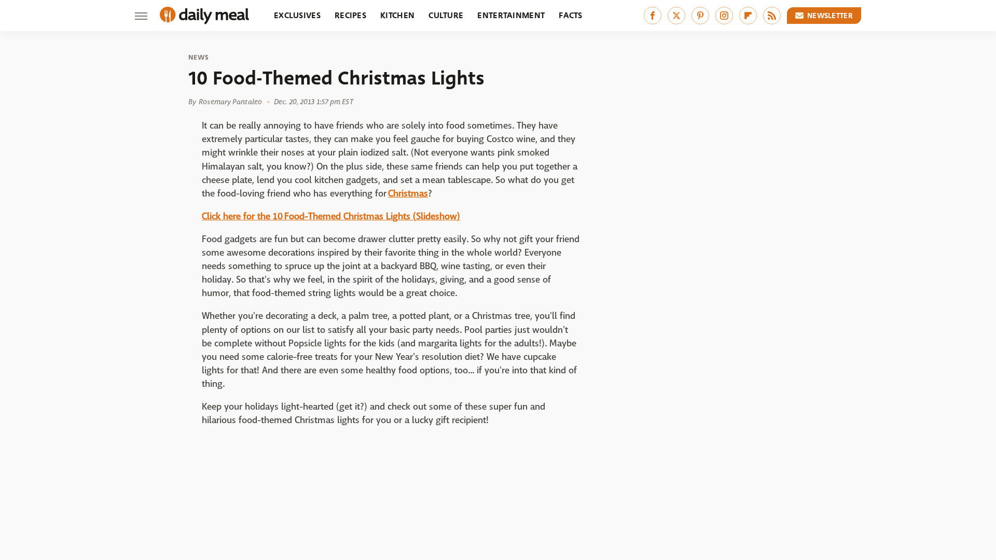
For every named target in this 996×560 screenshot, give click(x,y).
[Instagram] (724, 15)
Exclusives (297, 15)
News (198, 57)
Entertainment (511, 15)
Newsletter (830, 15)
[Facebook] (652, 15)
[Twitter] (676, 15)
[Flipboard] (748, 15)
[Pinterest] (700, 15)
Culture (445, 15)
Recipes (350, 15)
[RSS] (772, 15)
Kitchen (397, 15)
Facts (571, 15)
